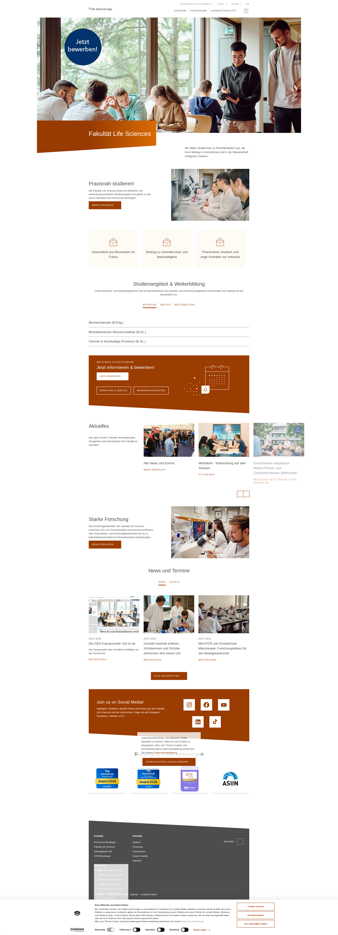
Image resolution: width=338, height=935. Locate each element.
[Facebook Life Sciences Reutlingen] (206, 705)
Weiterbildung (185, 305)
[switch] (136, 930)
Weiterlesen (98, 659)
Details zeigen (199, 930)
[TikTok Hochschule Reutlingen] (215, 722)
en (247, 4)
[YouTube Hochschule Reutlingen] (224, 705)
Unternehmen (139, 851)
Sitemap (134, 894)
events (175, 582)
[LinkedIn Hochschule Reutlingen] (198, 722)
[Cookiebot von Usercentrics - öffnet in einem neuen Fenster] (77, 930)
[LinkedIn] (218, 857)
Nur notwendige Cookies (255, 924)
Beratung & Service (114, 390)
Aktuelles (137, 861)
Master (165, 305)
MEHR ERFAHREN (103, 205)
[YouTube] (234, 857)
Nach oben (229, 841)
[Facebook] (242, 857)
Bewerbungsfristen (151, 390)
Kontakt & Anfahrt (149, 894)
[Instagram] (201, 857)
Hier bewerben (110, 376)
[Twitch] (226, 857)
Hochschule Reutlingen (195, 4)
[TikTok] (210, 857)
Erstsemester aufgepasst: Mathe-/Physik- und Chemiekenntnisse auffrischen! (220, 468)
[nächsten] (246, 494)
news (162, 582)
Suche (235, 4)
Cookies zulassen (256, 906)
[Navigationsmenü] (246, 11)
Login (220, 4)
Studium (180, 10)
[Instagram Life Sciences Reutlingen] (189, 705)
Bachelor (149, 305)
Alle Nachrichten (166, 676)
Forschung (198, 10)
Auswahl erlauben (255, 915)
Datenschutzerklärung (192, 921)
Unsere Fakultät (223, 10)
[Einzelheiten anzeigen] (246, 322)
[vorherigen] (240, 494)
